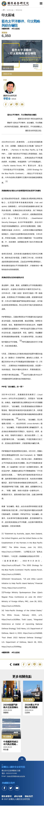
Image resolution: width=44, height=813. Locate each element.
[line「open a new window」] (16, 104)
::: (2, 10)
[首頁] (4, 10)
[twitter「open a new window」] (11, 104)
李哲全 (6, 98)
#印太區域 (16, 29)
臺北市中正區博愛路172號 (11, 770)
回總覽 (16, 664)
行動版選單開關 (41, 3)
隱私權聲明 (7, 796)
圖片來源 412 (7, 68)
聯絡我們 (29, 796)
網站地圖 (18, 796)
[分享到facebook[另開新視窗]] (4, 788)
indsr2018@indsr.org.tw (16, 776)
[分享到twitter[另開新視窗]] (10, 788)
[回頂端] (22, 760)
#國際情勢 (6, 29)
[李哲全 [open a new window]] (9, 88)
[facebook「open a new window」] (5, 104)
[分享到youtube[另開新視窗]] (17, 788)
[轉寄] (22, 104)
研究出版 (10, 10)
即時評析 (19, 10)
